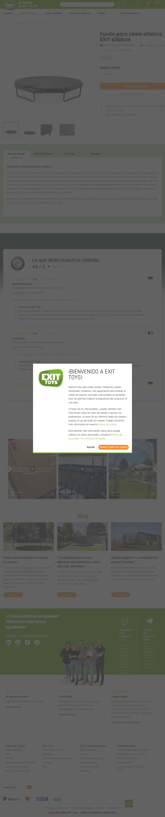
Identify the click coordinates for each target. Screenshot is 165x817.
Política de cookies (107, 424)
